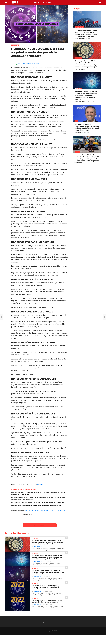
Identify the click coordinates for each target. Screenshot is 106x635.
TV (43, 2)
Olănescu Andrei (38, 546)
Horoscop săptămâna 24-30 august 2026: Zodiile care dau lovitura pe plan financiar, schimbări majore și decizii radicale (38, 498)
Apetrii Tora (24, 60)
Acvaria (40, 485)
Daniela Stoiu (79, 132)
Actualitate (36, 2)
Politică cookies (44, 623)
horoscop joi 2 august (54, 510)
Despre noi (33, 623)
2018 (32, 510)
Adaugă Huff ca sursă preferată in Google (30, 63)
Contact (22, 623)
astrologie (37, 510)
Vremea (48, 2)
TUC (28, 623)
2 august (27, 510)
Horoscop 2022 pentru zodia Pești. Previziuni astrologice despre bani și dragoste (37, 502)
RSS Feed (53, 623)
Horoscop (44, 510)
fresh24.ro (82, 623)
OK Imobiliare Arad (72, 623)
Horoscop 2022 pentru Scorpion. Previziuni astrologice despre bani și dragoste (36, 505)
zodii (65, 510)
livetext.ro (61, 623)
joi (62, 510)
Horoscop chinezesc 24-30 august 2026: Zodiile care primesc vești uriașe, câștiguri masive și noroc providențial (38, 493)
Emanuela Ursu (37, 576)
